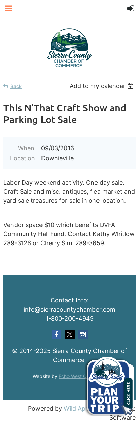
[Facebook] (56, 334)
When (26, 148)
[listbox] (103, 85)
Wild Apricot (81, 408)
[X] (70, 334)
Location (22, 158)
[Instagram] (83, 334)
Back (16, 86)
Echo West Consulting (82, 376)
